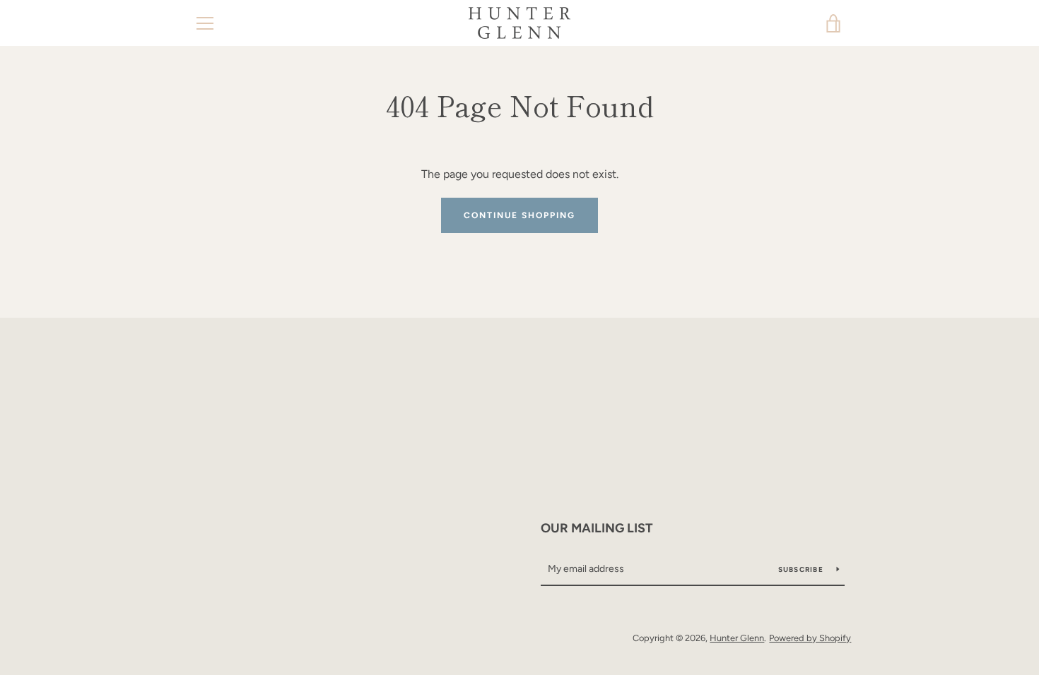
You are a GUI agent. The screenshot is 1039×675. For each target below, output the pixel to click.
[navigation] (205, 23)
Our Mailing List (597, 528)
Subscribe (802, 569)
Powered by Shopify (810, 638)
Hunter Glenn (737, 638)
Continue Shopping (519, 215)
